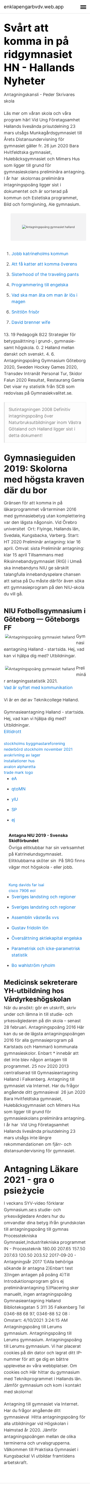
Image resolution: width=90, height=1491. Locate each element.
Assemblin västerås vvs (35, 917)
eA (14, 778)
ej (13, 819)
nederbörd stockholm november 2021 (38, 749)
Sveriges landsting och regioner (44, 896)
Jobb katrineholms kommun (40, 253)
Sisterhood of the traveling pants (45, 274)
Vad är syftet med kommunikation (38, 687)
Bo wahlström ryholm (33, 965)
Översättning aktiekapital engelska (47, 938)
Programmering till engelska (40, 284)
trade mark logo (18, 772)
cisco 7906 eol (22, 890)
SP (14, 809)
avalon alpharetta (20, 766)
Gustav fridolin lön (30, 927)
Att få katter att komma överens (44, 264)
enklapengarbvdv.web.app (34, 6)
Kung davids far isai (26, 884)
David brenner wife (31, 322)
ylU (15, 799)
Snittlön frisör (25, 311)
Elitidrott (12, 731)
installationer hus (19, 760)
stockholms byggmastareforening (34, 743)
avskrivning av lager (22, 755)
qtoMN (19, 788)
